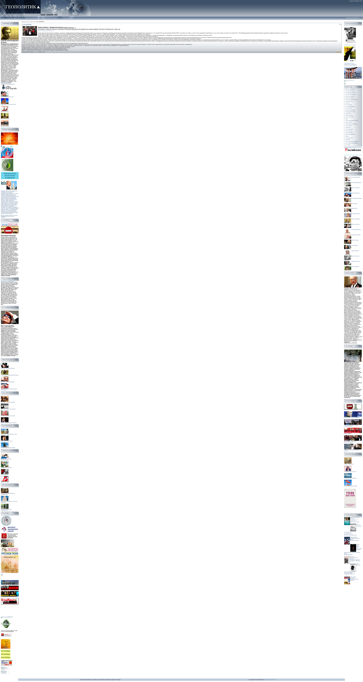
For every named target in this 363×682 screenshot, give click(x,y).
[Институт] (10, 526)
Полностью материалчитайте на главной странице (8, 84)
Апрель (31, 21)
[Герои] (350, 489)
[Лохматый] (6, 650)
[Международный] (6, 515)
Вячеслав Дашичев (355, 218)
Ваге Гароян (354, 203)
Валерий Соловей (355, 261)
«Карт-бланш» (353, 537)
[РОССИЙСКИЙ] (7, 159)
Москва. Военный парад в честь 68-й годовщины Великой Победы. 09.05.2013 (9, 218)
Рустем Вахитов (355, 193)
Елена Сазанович (355, 256)
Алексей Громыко (355, 213)
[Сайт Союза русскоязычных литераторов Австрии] (10, 574)
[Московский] (7, 146)
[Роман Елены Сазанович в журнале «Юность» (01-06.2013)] (350, 47)
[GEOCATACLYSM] (6, 619)
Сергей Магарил (355, 250)
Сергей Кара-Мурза (356, 234)
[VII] (9, 132)
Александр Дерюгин (356, 229)
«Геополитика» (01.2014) (350, 44)
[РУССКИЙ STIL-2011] (10, 580)
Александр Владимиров (356, 198)
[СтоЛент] (10, 598)
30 (34, 21)
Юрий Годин (354, 208)
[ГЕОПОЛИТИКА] (10, 27)
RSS (359, 17)
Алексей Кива (354, 245)
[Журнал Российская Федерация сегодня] (353, 148)
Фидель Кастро (355, 240)
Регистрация (50, 14)
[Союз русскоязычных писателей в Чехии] (10, 555)
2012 (27, 21)
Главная (43, 14)
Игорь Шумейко (355, 266)
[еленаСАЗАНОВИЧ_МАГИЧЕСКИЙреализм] (10, 586)
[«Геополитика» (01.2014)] (350, 27)
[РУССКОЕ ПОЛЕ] (10, 547)
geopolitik (36, 51)
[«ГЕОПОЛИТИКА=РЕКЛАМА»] (353, 67)
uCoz (275, 679)
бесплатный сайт (269, 679)
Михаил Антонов (355, 187)
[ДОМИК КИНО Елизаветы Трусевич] (10, 591)
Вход (56, 14)
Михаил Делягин (355, 224)
